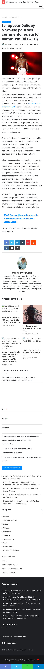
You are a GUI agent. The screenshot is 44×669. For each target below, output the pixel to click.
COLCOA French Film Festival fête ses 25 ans (32, 352)
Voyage (6, 528)
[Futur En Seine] (10, 9)
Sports (5, 543)
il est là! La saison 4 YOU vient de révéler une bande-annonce (11, 320)
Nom (4, 409)
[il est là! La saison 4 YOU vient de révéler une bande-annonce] (11, 310)
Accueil (6, 17)
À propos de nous (9, 557)
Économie (7, 532)
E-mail (5, 418)
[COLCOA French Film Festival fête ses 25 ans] (32, 342)
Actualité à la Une (10, 520)
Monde (6, 524)
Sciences (7, 535)
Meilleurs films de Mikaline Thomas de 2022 (32, 328)
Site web (5, 428)
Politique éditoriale (9, 572)
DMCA (4, 561)
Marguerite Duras (11, 44)
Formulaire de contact (12, 550)
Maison (6, 517)
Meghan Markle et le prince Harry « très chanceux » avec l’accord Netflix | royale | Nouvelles (11, 357)
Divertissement (9, 547)
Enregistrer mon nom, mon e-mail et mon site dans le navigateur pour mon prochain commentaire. (20, 440)
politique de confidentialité (12, 568)
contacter (22, 637)
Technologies (8, 539)
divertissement (16, 17)
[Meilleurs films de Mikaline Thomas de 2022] (32, 314)
